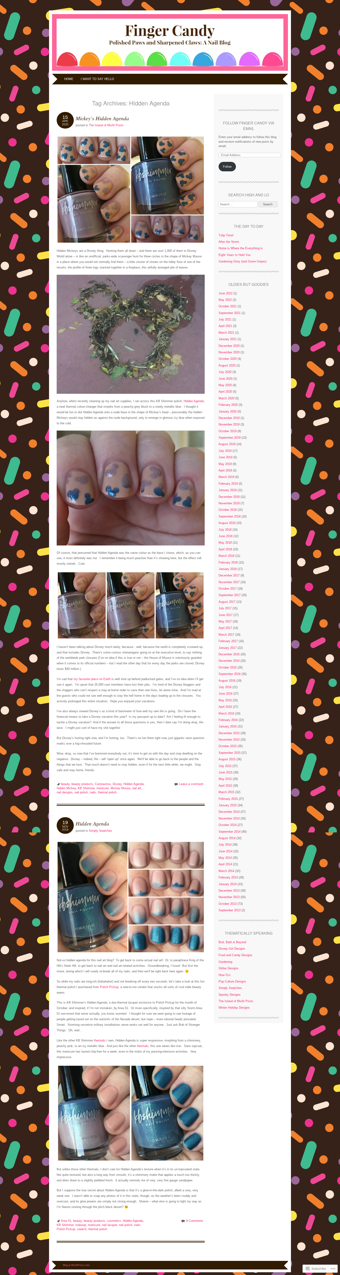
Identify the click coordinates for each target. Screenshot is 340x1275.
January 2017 (228, 648)
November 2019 (229, 424)
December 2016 (229, 654)
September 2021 (230, 313)
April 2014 (225, 864)
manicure (102, 788)
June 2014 (225, 851)
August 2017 (227, 602)
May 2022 (225, 300)
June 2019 (225, 457)
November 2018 (229, 503)
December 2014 (229, 811)
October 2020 (228, 358)
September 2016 (230, 674)
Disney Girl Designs (232, 948)
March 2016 (226, 713)
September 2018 (230, 516)
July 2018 (225, 529)
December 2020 (229, 346)
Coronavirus (103, 784)
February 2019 (228, 483)
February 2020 (228, 405)
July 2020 (225, 372)
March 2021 (226, 332)
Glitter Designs (228, 968)
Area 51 (66, 1221)
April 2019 (225, 470)
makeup (80, 1225)
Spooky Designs (230, 994)
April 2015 (225, 785)
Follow (227, 166)
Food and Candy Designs (235, 955)
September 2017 (230, 595)
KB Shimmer (86, 788)
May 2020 (225, 385)
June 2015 (225, 772)
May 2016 (225, 700)
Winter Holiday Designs (234, 1007)
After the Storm (229, 241)
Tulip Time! (226, 235)
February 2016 (228, 720)
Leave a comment (191, 784)
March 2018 (226, 555)
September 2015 (230, 753)
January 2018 (228, 569)
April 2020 (225, 391)
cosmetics (114, 1221)
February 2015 (228, 799)
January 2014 (228, 884)
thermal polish (107, 792)
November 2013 (229, 897)
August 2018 (227, 523)
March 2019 (226, 477)
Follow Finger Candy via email (248, 125)
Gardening (225, 962)
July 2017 (225, 608)
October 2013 (228, 903)
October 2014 (228, 825)
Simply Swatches (100, 830)
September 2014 (230, 831)
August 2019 (227, 444)
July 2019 (225, 451)
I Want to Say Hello (97, 79)
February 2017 (228, 641)
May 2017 (225, 621)
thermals (99, 1040)
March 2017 (226, 634)
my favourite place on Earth (92, 679)
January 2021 (228, 339)
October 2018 (228, 509)
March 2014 (226, 871)
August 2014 (227, 838)
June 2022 (225, 293)
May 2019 (225, 464)
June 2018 (225, 536)
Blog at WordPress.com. (76, 1265)
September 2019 (230, 437)
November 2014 (229, 818)
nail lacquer (109, 1225)
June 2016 (225, 693)
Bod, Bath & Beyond (232, 942)
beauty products (82, 784)
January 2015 (228, 805)
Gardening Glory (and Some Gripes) (242, 261)
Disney (117, 784)
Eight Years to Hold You (234, 255)
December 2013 (229, 890)
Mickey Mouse (120, 788)
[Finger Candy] (170, 71)
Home (68, 79)
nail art (136, 788)
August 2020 (227, 365)
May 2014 (225, 857)
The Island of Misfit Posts (106, 125)
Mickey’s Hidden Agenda (102, 118)
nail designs (65, 792)
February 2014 (228, 877)
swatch (82, 1229)
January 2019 (228, 490)
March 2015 (226, 792)
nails (93, 792)
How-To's (225, 975)
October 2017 (228, 588)
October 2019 (228, 431)
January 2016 (228, 726)
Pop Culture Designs (232, 981)
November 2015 (229, 739)
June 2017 (225, 615)
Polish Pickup (109, 987)
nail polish (81, 792)
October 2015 (228, 746)
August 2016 (227, 680)
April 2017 (225, 628)
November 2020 (229, 352)
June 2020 (225, 378)
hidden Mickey (66, 788)
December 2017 (229, 575)
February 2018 (228, 562)
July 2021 (225, 319)
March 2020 (226, 398)
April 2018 (225, 549)
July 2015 (225, 766)
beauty (65, 784)
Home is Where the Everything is (241, 248)
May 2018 (225, 542)
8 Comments (194, 1221)
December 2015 (229, 733)
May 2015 (225, 779)
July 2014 (225, 844)
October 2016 (228, 667)
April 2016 (225, 706)
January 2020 (228, 411)
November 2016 (229, 660)
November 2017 (229, 582)
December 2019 (229, 418)
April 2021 (225, 326)
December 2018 (229, 497)
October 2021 (228, 306)
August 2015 (227, 759)
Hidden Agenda (194, 401)
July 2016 (225, 687)
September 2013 (230, 910)
